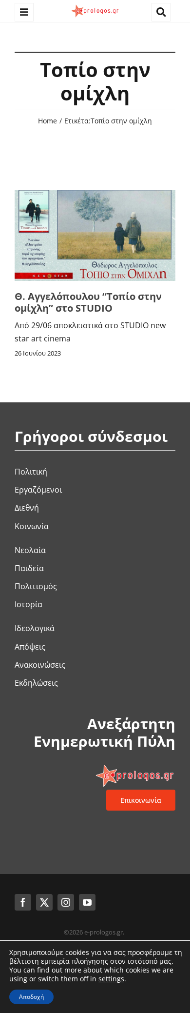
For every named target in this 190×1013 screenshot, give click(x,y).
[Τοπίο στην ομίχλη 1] (95, 194)
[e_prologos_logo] (94, 6)
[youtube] (87, 902)
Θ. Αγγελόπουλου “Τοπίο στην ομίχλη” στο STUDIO (88, 302)
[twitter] (44, 902)
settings (111, 978)
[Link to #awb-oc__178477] (24, 12)
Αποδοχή (31, 997)
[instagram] (65, 902)
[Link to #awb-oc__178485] (161, 12)
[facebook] (23, 902)
